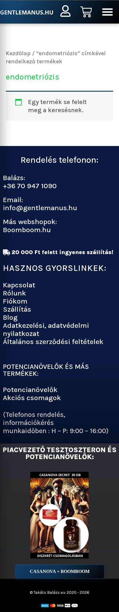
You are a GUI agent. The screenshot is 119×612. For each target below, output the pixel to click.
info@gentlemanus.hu (40, 208)
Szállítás (17, 309)
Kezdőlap (18, 53)
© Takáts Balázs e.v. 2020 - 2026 (59, 592)
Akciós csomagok (32, 397)
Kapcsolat (19, 285)
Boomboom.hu (27, 229)
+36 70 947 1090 (30, 186)
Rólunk (14, 293)
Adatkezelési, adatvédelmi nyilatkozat (46, 329)
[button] (107, 12)
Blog (10, 317)
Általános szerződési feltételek (53, 341)
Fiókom (15, 301)
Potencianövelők (30, 389)
